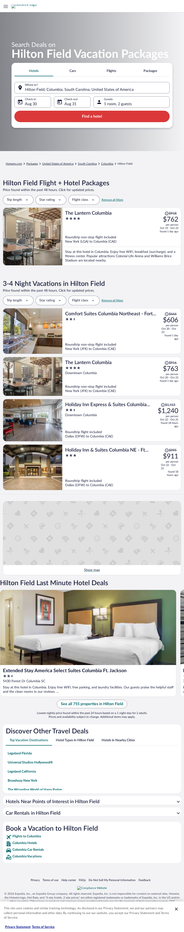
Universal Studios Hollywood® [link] (30, 762)
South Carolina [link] (87, 163)
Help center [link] (68, 880)
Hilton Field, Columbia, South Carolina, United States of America (79, 90)
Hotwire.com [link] (14, 163)
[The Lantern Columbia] (121, 236)
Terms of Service (43, 927)
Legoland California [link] (22, 771)
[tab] (33, 71)
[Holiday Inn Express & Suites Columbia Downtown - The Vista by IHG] (121, 420)
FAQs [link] (82, 880)
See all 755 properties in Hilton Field (92, 704)
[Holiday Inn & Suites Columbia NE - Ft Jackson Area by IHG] (121, 467)
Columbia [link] (107, 163)
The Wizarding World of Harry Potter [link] (35, 789)
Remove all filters (112, 199)
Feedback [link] (144, 880)
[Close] (176, 909)
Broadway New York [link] (22, 780)
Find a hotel (92, 116)
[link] (92, 837)
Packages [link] (32, 163)
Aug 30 (31, 104)
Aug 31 (70, 104)
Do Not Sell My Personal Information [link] (112, 880)
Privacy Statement (18, 927)
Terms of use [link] (50, 880)
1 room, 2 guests (118, 104)
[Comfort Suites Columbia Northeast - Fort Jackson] (121, 331)
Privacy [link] (35, 880)
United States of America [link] (58, 163)
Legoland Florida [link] (20, 753)
